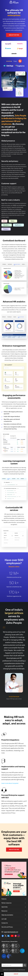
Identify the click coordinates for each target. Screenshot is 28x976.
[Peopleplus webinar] (14, 870)
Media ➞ (13, 221)
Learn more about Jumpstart (9, 783)
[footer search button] (24, 965)
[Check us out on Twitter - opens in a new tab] (6, 936)
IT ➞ (4, 221)
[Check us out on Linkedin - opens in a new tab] (8, 936)
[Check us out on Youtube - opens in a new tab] (12, 936)
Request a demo (14, 566)
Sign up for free (14, 35)
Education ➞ (6, 225)
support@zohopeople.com (11, 932)
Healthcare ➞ (18, 225)
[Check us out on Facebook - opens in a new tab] (3, 936)
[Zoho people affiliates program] (14, 887)
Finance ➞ (6, 229)
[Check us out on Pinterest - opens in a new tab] (15, 936)
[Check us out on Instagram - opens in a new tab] (19, 936)
